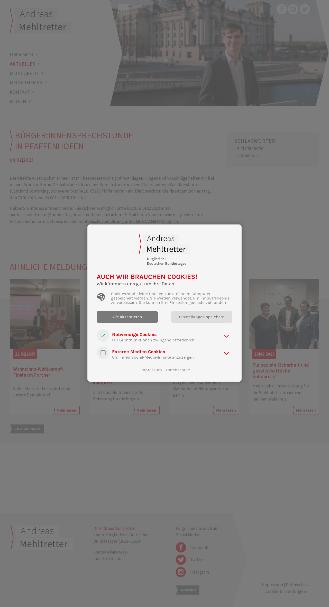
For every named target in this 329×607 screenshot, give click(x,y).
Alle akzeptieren (127, 317)
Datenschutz (178, 370)
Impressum (151, 370)
